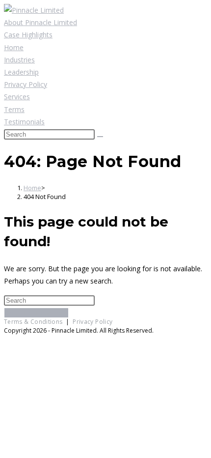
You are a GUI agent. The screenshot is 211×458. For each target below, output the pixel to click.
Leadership (21, 72)
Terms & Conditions (33, 321)
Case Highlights (28, 34)
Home (14, 47)
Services (17, 96)
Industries (19, 59)
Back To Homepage (36, 312)
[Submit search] (100, 137)
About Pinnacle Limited (40, 22)
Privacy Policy (25, 84)
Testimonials (24, 121)
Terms (14, 109)
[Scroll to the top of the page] (6, 339)
